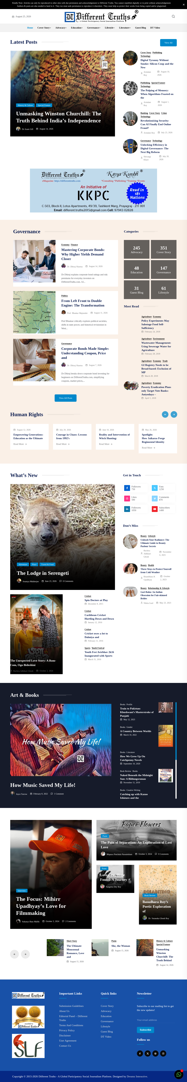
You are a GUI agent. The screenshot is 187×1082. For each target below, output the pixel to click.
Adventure (23, 564)
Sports (87, 648)
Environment (159, 339)
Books (122, 704)
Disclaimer (65, 1035)
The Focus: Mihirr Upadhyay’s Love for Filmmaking (41, 906)
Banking (144, 113)
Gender (130, 727)
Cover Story (43, 27)
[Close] (184, 4)
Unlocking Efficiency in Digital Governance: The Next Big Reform (154, 148)
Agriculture (146, 317)
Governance (93, 27)
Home (30, 27)
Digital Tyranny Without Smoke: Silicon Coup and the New (157, 64)
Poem (105, 836)
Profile (129, 704)
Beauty (144, 536)
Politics (64, 296)
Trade (165, 361)
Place (34, 564)
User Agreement (67, 1040)
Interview (22, 891)
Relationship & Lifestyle (158, 588)
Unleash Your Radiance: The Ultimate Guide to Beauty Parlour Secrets (155, 543)
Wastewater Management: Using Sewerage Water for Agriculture (156, 346)
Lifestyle (109, 27)
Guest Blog (140, 27)
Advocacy (60, 27)
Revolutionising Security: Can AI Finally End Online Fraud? (156, 124)
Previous (165, 414)
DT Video (155, 27)
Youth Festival (98, 648)
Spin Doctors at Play (96, 600)
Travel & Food (47, 564)
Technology (145, 56)
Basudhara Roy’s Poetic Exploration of (157, 906)
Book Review (125, 771)
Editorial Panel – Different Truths (73, 1018)
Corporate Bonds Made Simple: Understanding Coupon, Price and (85, 353)
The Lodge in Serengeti (43, 573)
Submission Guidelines (71, 1005)
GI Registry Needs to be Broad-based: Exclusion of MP (156, 369)
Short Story (72, 941)
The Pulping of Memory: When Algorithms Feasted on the (157, 94)
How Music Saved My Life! (43, 785)
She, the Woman (120, 945)
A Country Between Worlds (135, 731)
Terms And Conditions (71, 1025)
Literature (124, 27)
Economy (22, 98)
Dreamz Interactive (137, 1076)
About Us (64, 1011)
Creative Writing (133, 790)
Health (151, 565)
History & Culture (164, 941)
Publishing (157, 53)
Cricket (88, 596)
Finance (34, 98)
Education (76, 27)
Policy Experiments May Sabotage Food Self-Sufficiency (155, 324)
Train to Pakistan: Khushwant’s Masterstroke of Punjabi (137, 712)
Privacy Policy (67, 1030)
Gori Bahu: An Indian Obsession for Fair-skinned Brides (154, 595)
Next (174, 414)
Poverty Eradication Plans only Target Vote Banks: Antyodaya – (156, 391)
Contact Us (65, 1045)
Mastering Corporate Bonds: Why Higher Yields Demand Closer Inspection (57, 113)
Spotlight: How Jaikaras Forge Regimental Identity (153, 438)
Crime (164, 113)
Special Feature (158, 83)
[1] (178, 1076)
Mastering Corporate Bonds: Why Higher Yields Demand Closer (83, 254)
